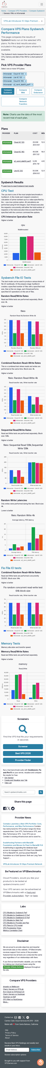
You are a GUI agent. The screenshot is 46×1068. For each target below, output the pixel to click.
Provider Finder (23, 760)
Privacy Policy (10, 1033)
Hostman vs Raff (9, 997)
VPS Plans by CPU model (13, 925)
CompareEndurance (38, 91)
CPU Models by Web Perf (13, 920)
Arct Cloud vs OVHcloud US (13, 992)
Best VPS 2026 (23, 753)
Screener (23, 746)
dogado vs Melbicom (11, 987)
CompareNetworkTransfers (23, 101)
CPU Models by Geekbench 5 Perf (16, 915)
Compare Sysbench (37, 11)
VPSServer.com (11, 1063)
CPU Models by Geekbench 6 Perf (16, 918)
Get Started (8, 778)
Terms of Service (11, 1035)
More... (5, 1002)
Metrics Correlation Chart (12, 930)
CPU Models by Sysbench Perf (15, 913)
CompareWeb (23, 91)
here (35, 895)
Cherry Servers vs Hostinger (14, 994)
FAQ (6, 1030)
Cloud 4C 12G (19, 142)
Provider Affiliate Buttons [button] (13, 967)
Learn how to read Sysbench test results (18, 186)
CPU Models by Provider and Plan (16, 923)
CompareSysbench (8, 91)
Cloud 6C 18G (19, 152)
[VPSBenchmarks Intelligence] (40, 1062)
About (7, 1038)
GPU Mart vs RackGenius (12, 999)
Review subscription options (15, 1055)
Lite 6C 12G (18, 171)
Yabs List (8, 783)
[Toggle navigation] (42, 4)
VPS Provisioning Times (12, 928)
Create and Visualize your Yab (15, 780)
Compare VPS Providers (17, 11)
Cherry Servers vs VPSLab (13, 989)
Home (3, 11)
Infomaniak (7, 143)
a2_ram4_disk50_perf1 (22, 161)
